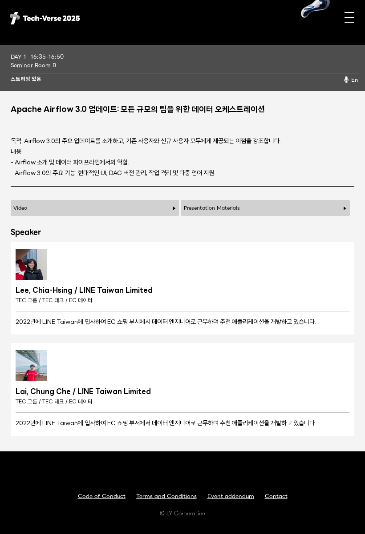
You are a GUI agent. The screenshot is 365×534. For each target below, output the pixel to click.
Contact (276, 496)
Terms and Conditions (166, 496)
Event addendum (230, 496)
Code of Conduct (102, 496)
